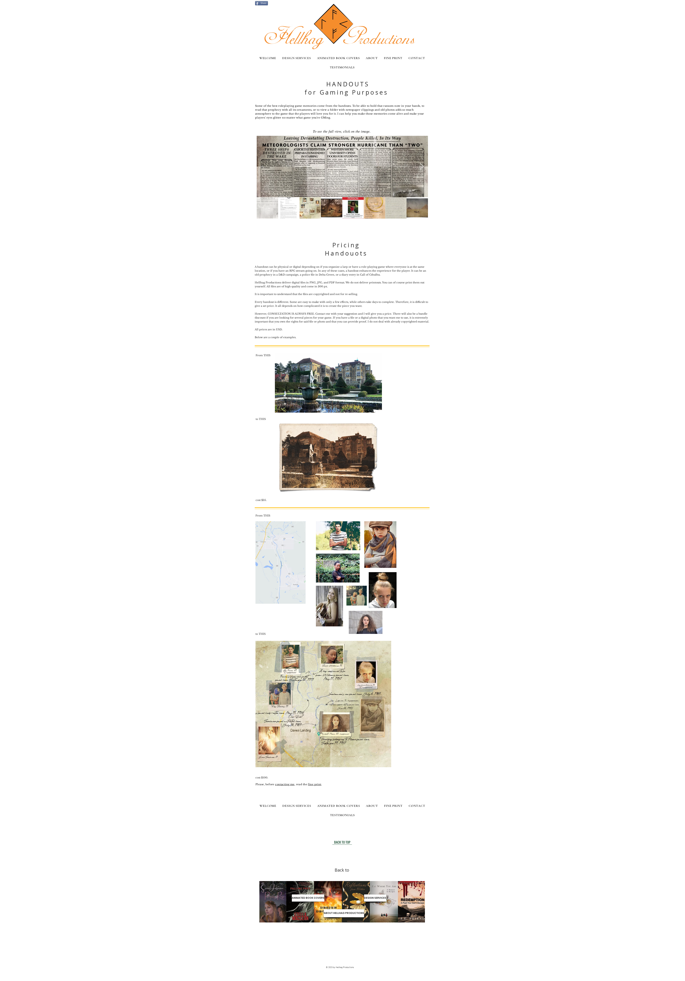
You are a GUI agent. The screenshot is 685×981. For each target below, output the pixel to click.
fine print (314, 784)
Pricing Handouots (346, 249)
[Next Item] (422, 166)
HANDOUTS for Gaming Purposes (346, 88)
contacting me (284, 784)
